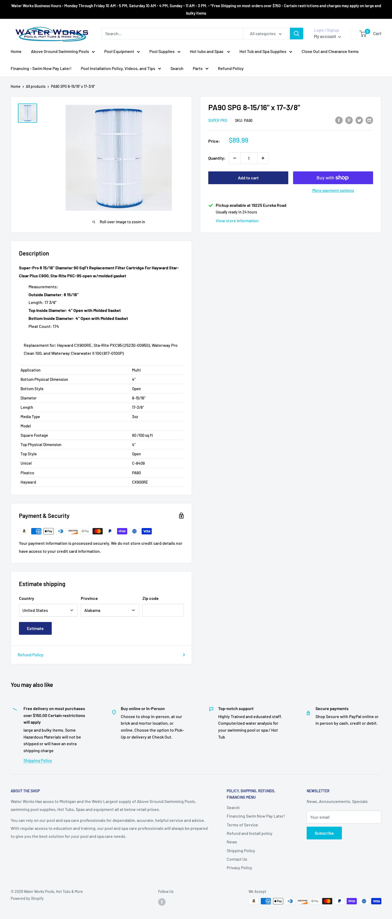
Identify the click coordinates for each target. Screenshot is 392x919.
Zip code (150, 598)
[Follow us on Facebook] (162, 901)
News (232, 841)
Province (89, 598)
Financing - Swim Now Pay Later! (41, 68)
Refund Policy (231, 68)
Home (16, 51)
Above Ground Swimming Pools (60, 51)
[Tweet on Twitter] (359, 120)
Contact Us (237, 859)
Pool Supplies (162, 51)
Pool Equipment (119, 51)
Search (176, 68)
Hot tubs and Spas (207, 51)
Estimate (35, 628)
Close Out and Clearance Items (330, 51)
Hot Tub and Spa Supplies (262, 51)
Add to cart (248, 177)
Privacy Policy (239, 867)
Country (26, 598)
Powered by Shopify (27, 898)
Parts (198, 68)
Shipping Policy (37, 760)
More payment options (333, 190)
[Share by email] (369, 120)
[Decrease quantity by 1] (234, 158)
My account (325, 36)
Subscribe (324, 832)
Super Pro (217, 120)
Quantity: (217, 157)
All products (36, 86)
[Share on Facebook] (339, 120)
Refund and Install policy (250, 833)
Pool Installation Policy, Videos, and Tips (118, 68)
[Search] (296, 33)
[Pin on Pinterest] (349, 120)
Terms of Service (242, 824)
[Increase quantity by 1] (263, 158)
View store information (237, 220)
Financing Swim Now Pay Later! (256, 815)
